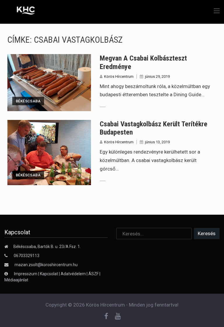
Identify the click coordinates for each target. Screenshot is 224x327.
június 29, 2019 (157, 76)
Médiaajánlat (16, 280)
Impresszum (26, 273)
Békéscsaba (28, 101)
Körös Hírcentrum (119, 76)
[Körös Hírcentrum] (21, 11)
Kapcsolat (49, 273)
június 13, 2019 (157, 142)
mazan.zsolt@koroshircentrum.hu (46, 264)
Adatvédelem (73, 273)
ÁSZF (93, 273)
